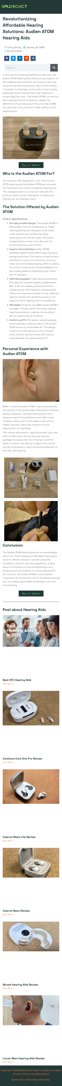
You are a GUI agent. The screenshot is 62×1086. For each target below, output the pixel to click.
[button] (6, 58)
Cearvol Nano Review (16, 910)
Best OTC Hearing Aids (17, 680)
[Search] (54, 67)
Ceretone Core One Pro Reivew (22, 758)
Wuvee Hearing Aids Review (20, 984)
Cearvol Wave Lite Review (19, 837)
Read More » (8, 683)
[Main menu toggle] (59, 7)
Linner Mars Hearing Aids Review (24, 1058)
